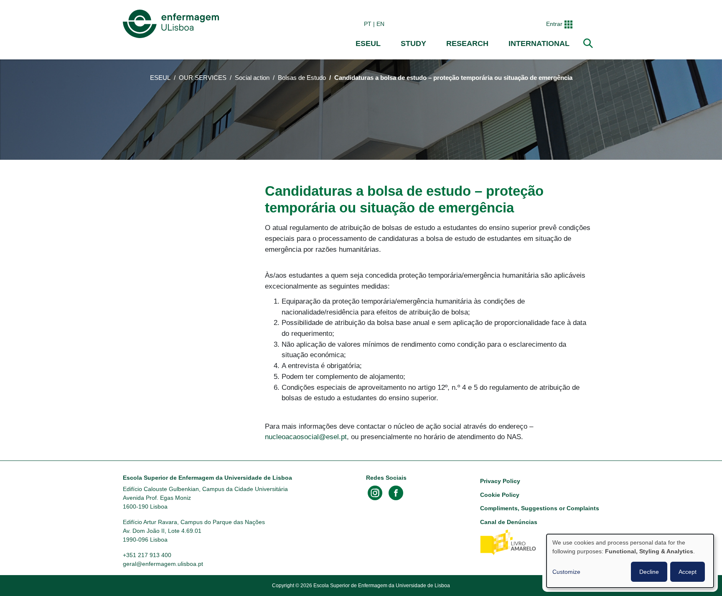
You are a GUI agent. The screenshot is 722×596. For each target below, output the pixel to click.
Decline (649, 571)
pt (367, 23)
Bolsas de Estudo (302, 77)
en (380, 23)
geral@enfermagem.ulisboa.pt (163, 563)
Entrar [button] (554, 23)
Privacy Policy (500, 481)
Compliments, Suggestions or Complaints (539, 508)
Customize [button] (566, 571)
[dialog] (630, 561)
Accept (688, 571)
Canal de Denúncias (508, 522)
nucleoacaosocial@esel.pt (306, 436)
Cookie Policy (499, 494)
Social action (252, 77)
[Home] (172, 24)
